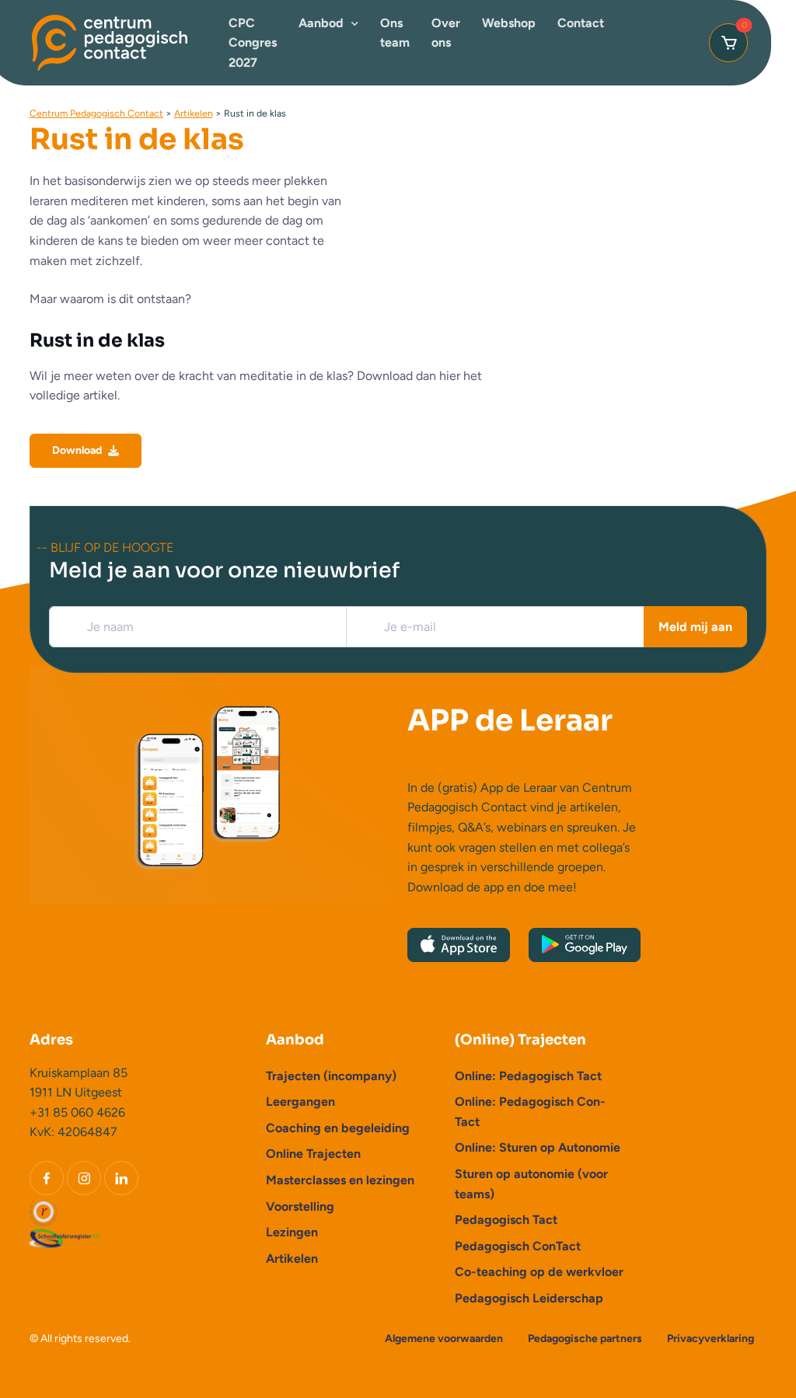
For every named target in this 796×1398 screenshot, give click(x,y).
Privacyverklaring (710, 1338)
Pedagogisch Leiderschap (529, 1298)
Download (77, 450)
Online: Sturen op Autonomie (537, 1147)
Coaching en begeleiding (338, 1128)
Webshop (509, 23)
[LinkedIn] (121, 1178)
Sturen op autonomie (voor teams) (531, 1183)
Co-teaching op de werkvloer (539, 1271)
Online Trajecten (313, 1153)
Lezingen (292, 1232)
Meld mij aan (695, 626)
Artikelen (292, 1258)
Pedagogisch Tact (506, 1219)
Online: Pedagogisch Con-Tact (530, 1111)
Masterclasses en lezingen (340, 1180)
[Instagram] (84, 1178)
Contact (580, 23)
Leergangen (300, 1101)
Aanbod (321, 23)
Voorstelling (300, 1206)
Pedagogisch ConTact (518, 1246)
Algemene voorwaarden (444, 1338)
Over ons (445, 33)
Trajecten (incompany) (331, 1076)
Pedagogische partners (585, 1338)
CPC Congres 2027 (253, 43)
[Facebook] (47, 1178)
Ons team (395, 33)
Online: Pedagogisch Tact (528, 1076)
